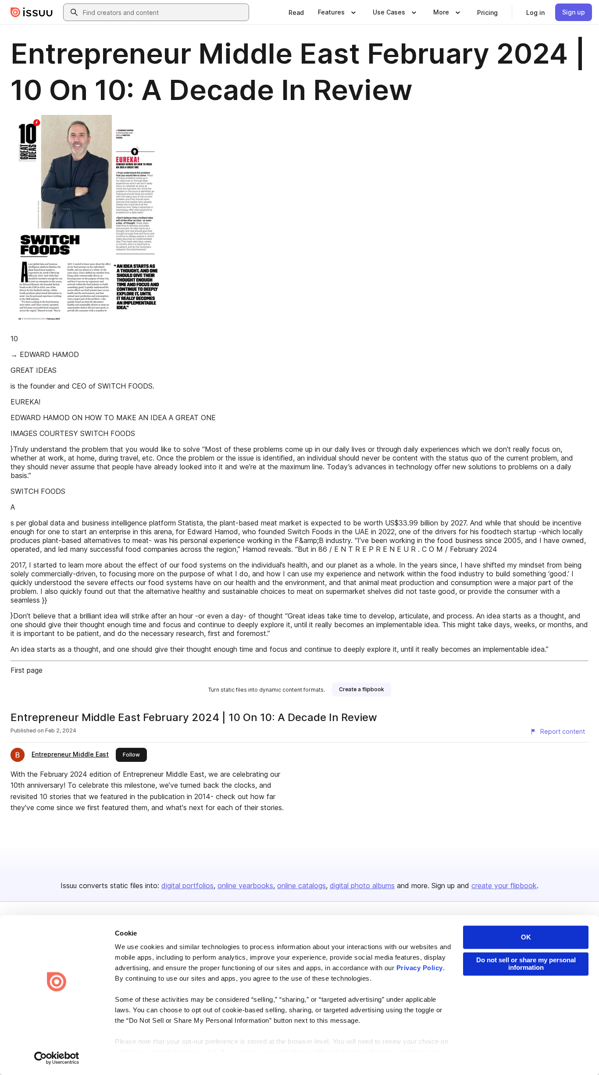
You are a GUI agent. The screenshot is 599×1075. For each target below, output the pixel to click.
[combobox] (164, 12)
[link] (296, 12)
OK (526, 937)
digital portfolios (187, 885)
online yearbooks (245, 885)
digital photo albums (362, 885)
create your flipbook (504, 885)
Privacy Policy (419, 968)
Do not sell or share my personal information (526, 963)
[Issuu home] (31, 12)
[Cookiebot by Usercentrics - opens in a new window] (56, 1057)
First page (27, 670)
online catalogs (301, 885)
